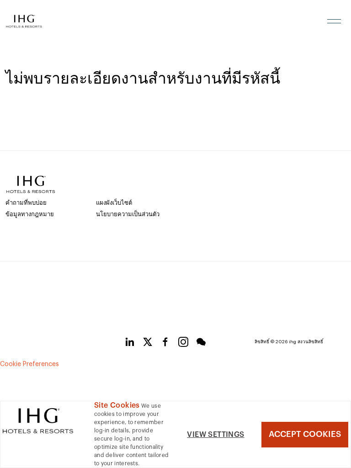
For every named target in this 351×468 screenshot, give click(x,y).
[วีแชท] (201, 343)
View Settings (215, 434)
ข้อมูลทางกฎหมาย (29, 214)
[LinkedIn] (129, 343)
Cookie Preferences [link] (29, 364)
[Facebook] (165, 343)
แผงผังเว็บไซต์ (114, 203)
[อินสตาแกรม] (183, 343)
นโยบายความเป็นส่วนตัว (128, 214)
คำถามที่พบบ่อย (26, 203)
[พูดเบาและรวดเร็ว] (147, 343)
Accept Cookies (305, 434)
